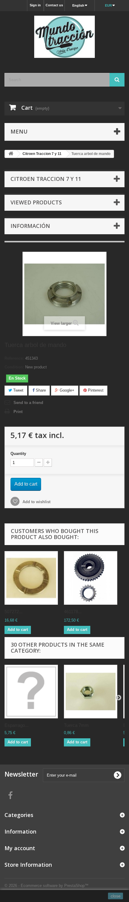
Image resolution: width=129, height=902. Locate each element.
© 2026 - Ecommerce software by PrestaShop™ (46, 885)
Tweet (17, 390)
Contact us (54, 5)
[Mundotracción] (64, 37)
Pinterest (95, 390)
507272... (13, 611)
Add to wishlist (35, 502)
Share (40, 390)
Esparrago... (16, 725)
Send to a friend (28, 402)
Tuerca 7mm (76, 725)
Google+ (66, 390)
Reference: (14, 358)
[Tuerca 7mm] (90, 691)
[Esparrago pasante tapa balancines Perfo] (31, 691)
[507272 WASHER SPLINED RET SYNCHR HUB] (31, 578)
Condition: (14, 367)
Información (30, 225)
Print (18, 411)
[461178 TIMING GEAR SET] (90, 578)
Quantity (18, 453)
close (116, 896)
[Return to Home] (10, 154)
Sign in (35, 5)
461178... (73, 611)
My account (19, 848)
